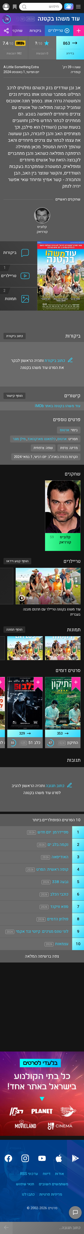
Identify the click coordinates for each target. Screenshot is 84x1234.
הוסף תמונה (14, 629)
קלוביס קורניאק (65, 540)
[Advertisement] (42, 319)
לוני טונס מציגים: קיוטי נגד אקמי (42, 931)
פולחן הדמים (57, 919)
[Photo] (62, 648)
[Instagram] (25, 1158)
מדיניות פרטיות (50, 1194)
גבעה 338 (60, 882)
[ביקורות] (18, 244)
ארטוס (62, 439)
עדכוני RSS (29, 1174)
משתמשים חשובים (53, 1184)
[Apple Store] (59, 1158)
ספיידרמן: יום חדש (53, 832)
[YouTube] (42, 1158)
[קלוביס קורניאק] (42, 209)
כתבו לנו (28, 1194)
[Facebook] (8, 1158)
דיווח (46, 1174)
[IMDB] (19, 43)
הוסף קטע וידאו (17, 561)
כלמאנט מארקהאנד (41, 439)
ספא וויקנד (59, 907)
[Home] (68, 6)
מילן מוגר (19, 439)
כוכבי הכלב (59, 894)
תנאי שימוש (25, 1184)
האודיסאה (60, 857)
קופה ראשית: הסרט (52, 869)
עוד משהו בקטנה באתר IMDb (57, 406)
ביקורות (35, 30)
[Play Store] (75, 1158)
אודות (59, 1174)
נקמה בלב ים (58, 844)
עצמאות (61, 944)
